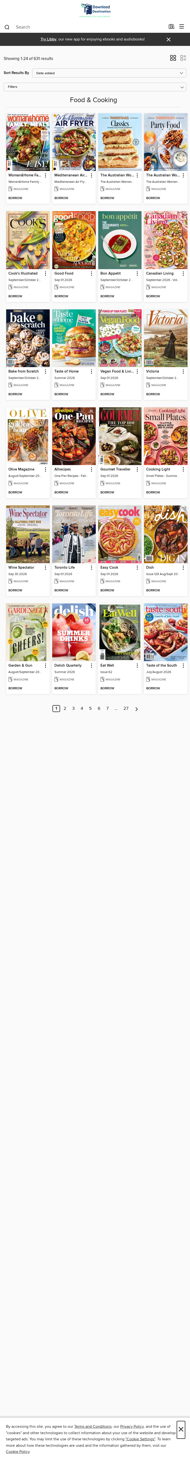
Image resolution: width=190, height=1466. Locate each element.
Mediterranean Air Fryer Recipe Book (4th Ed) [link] (71, 175)
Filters (12, 87)
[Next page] (137, 709)
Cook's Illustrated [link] (23, 273)
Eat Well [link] (107, 665)
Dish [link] (150, 567)
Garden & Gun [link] (20, 665)
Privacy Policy (132, 1426)
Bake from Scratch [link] (23, 371)
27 (125, 708)
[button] (173, 59)
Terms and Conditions (93, 1426)
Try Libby (48, 39)
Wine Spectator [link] (21, 567)
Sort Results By (16, 73)
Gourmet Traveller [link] (115, 469)
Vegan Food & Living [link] (117, 371)
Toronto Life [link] (64, 567)
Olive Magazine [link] (21, 469)
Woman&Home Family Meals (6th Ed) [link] (25, 175)
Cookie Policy (17, 1451)
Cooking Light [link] (158, 469)
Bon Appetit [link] (110, 273)
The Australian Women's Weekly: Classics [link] (117, 175)
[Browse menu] (181, 26)
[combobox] (84, 27)
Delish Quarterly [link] (68, 665)
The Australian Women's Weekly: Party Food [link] (163, 175)
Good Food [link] (63, 273)
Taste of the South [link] (161, 665)
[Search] (7, 27)
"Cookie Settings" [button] (140, 1439)
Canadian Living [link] (160, 273)
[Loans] (171, 28)
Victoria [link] (152, 371)
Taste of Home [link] (66, 371)
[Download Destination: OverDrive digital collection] (95, 10)
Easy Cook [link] (109, 567)
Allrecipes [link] (62, 469)
